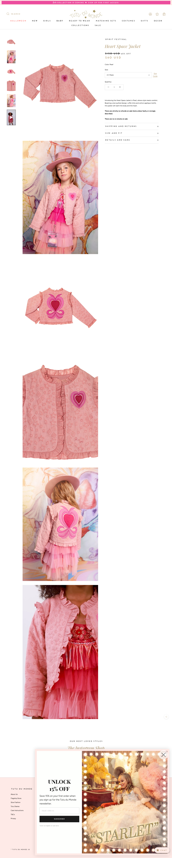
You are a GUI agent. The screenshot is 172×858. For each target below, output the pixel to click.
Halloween (18, 21)
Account (150, 14)
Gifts (144, 21)
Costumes (128, 21)
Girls (47, 21)
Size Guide (155, 75)
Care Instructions (17, 810)
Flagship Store (16, 798)
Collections (80, 25)
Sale (97, 25)
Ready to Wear (79, 21)
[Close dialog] (163, 755)
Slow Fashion (15, 802)
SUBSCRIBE (59, 819)
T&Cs (13, 814)
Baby (59, 21)
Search (15, 14)
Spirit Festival (116, 39)
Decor (158, 21)
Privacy (13, 818)
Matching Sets (106, 21)
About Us (14, 794)
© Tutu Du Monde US (20, 849)
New (34, 21)
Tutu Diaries (15, 806)
